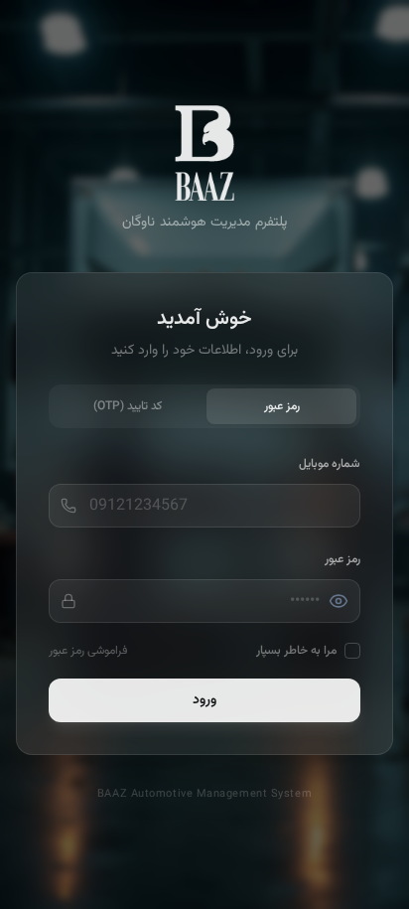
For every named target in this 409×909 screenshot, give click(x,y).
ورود (204, 700)
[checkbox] (352, 651)
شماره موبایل (329, 464)
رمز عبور (282, 406)
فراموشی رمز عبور (88, 651)
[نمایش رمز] (338, 601)
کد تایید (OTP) (127, 406)
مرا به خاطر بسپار (296, 651)
